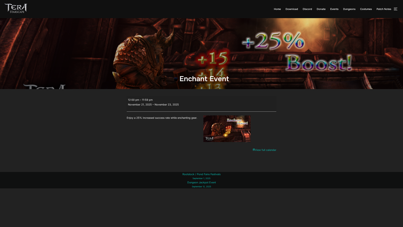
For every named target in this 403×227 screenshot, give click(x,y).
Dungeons (349, 9)
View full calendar (265, 149)
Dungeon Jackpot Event (201, 184)
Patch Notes (384, 9)
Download (292, 9)
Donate (321, 9)
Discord (307, 9)
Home (277, 9)
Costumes (366, 9)
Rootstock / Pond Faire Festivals (201, 176)
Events (334, 9)
